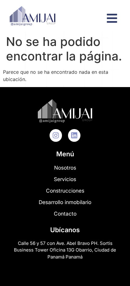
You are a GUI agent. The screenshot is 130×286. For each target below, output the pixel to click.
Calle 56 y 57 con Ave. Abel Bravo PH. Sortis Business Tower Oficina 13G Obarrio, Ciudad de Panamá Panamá (65, 250)
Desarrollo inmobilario (65, 202)
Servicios (65, 179)
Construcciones (65, 190)
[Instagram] (56, 135)
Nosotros (65, 167)
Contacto (65, 213)
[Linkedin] (74, 135)
